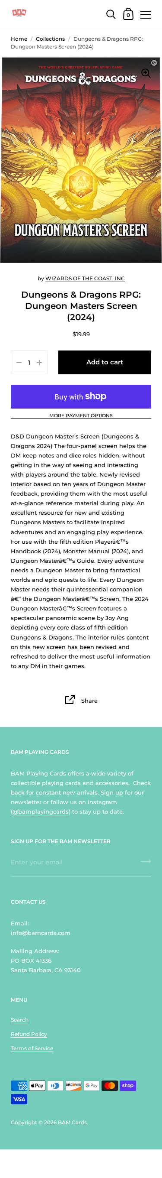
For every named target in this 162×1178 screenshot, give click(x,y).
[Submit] (146, 864)
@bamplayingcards (41, 811)
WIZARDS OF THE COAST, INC (85, 278)
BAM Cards (72, 1122)
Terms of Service (32, 1048)
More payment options (81, 416)
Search (20, 1019)
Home (19, 39)
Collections (50, 39)
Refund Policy (29, 1034)
